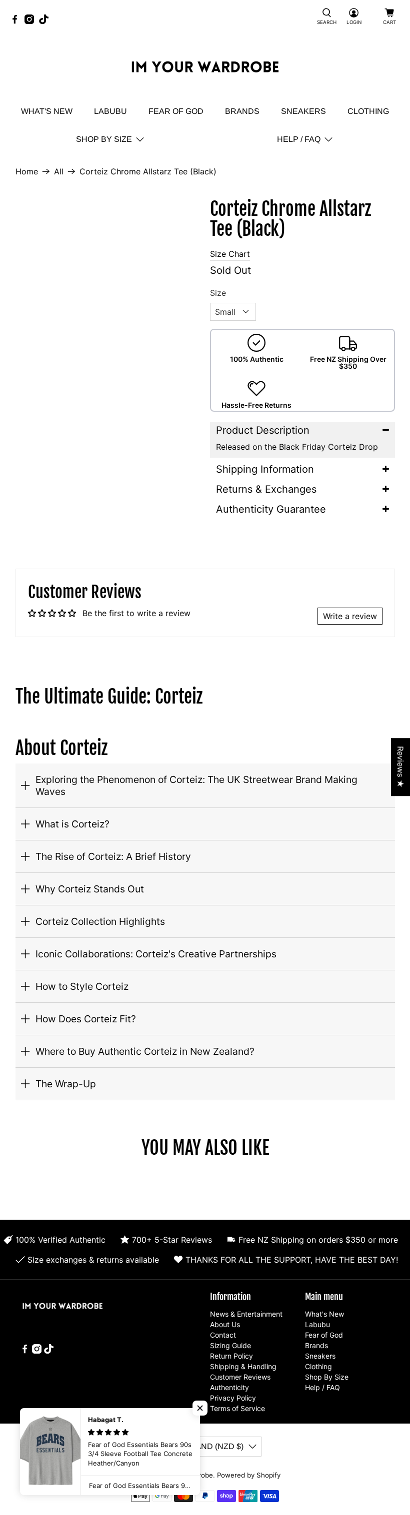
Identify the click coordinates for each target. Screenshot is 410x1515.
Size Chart (230, 254)
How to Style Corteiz (82, 986)
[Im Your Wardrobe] (205, 68)
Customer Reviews (240, 1377)
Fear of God (176, 111)
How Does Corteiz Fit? (86, 1019)
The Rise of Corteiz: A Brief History (113, 856)
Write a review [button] (350, 616)
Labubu (110, 111)
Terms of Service (237, 1408)
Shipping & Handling (243, 1366)
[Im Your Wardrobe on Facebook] (17, 21)
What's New (46, 111)
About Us (225, 1324)
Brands (242, 111)
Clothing (368, 111)
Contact (223, 1335)
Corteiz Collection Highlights (100, 921)
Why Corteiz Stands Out (90, 889)
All (59, 171)
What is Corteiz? (73, 824)
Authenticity (229, 1387)
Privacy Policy (233, 1398)
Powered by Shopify (248, 1475)
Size (218, 293)
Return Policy (231, 1356)
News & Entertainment (246, 1314)
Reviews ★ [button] (401, 767)
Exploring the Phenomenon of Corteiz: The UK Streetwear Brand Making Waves (197, 785)
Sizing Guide (230, 1345)
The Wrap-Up (66, 1084)
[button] (302, 430)
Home (27, 171)
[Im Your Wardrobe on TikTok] (46, 21)
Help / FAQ (298, 139)
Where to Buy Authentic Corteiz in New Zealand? (145, 1051)
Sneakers (303, 111)
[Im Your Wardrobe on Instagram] (31, 21)
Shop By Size (104, 139)
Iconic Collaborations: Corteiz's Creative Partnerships (156, 954)
